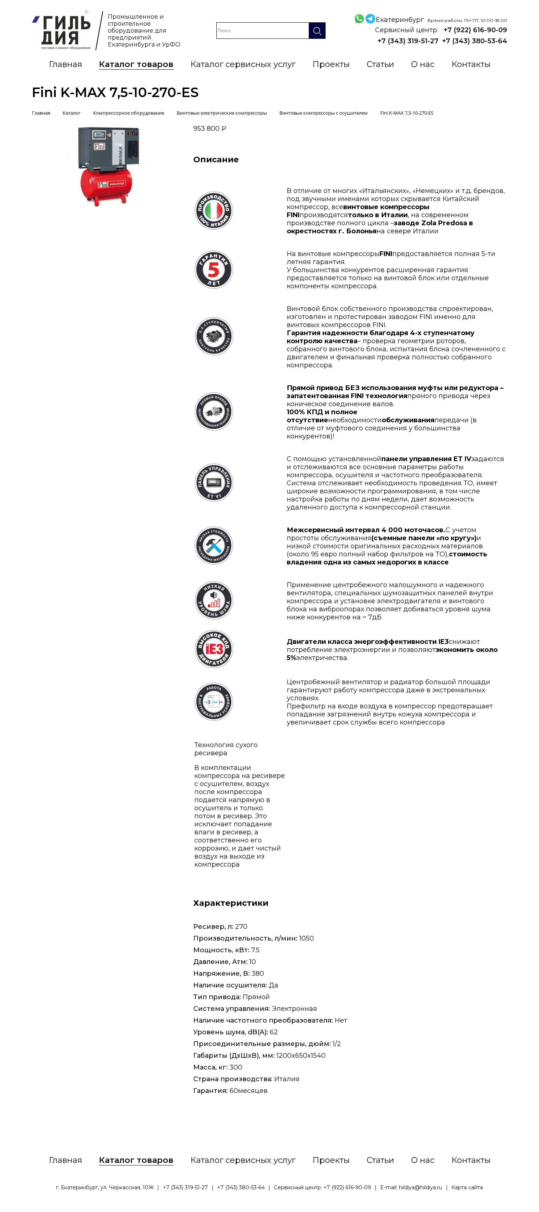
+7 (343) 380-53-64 (474, 41)
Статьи (380, 64)
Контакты (471, 64)
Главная (65, 64)
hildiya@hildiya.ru (420, 1187)
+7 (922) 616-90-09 (475, 30)
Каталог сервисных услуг (243, 64)
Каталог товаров (136, 64)
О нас (422, 64)
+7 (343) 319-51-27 (408, 41)
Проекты (331, 64)
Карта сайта (467, 1187)
